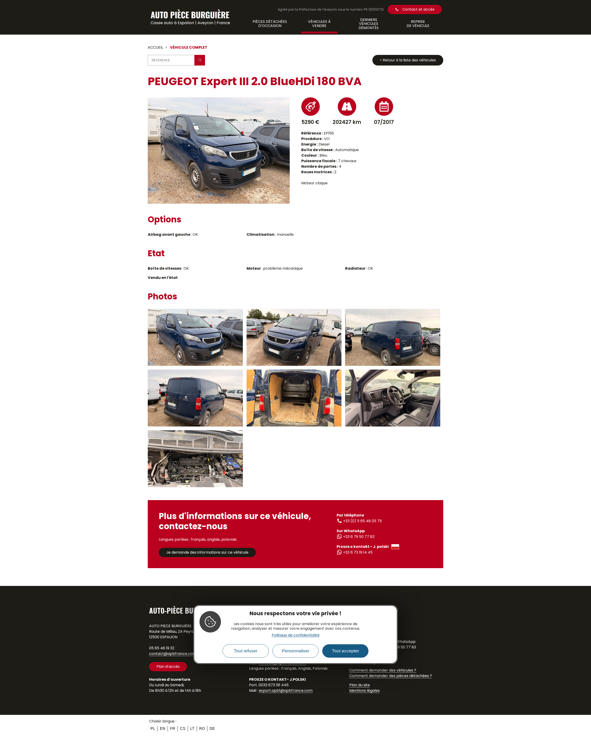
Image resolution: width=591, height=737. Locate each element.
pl (153, 729)
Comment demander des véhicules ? (382, 670)
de (212, 729)
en (162, 729)
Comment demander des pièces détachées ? (390, 675)
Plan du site (359, 685)
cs (182, 729)
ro (202, 729)
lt (192, 729)
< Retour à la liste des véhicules (408, 60)
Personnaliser (295, 651)
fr (172, 729)
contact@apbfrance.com (172, 653)
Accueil (155, 47)
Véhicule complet (188, 47)
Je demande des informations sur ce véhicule (207, 552)
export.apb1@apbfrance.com (286, 690)
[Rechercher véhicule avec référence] (199, 60)
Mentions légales (364, 690)
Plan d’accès (168, 666)
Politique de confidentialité (296, 635)
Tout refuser (245, 651)
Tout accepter (345, 651)
